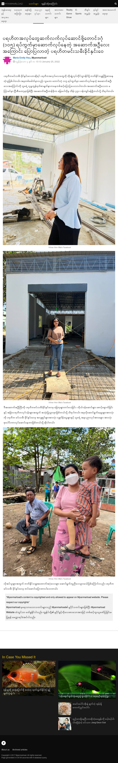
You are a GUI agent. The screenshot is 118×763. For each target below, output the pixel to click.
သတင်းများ (34, 3)
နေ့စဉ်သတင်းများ (48, 13)
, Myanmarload (29, 57)
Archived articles (19, 749)
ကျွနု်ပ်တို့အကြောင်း (49, 3)
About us (5, 749)
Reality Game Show (69, 13)
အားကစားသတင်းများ (59, 13)
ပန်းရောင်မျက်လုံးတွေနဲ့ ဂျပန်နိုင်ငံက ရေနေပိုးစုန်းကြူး (84, 696)
